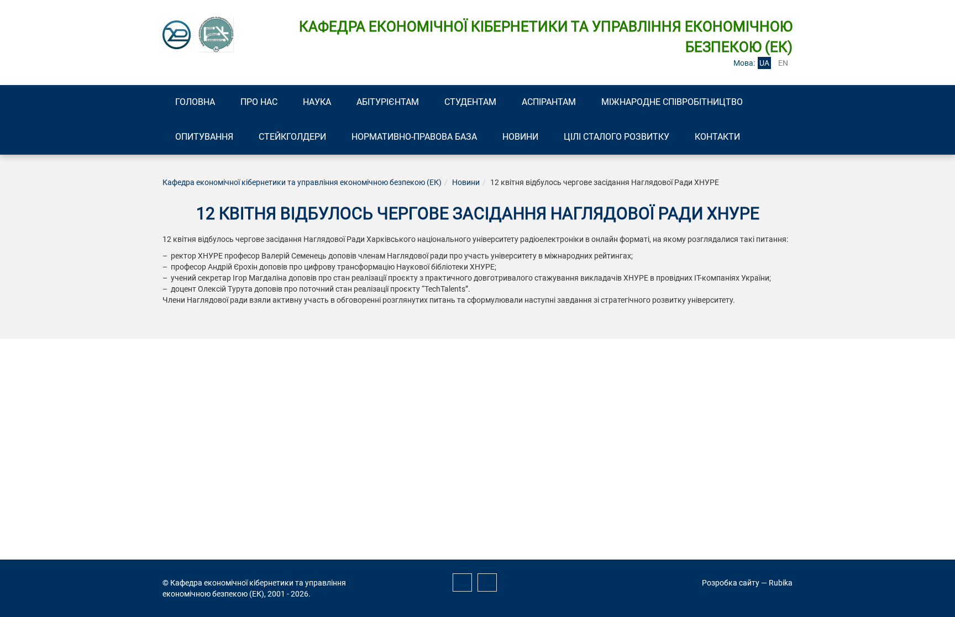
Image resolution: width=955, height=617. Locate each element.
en (783, 63)
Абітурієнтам (387, 102)
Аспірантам (549, 102)
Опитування (204, 136)
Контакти (717, 136)
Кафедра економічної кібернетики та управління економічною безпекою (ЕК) (302, 182)
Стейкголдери (292, 136)
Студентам (470, 102)
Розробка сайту (730, 582)
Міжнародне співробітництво (672, 102)
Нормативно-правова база (414, 136)
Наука (317, 102)
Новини (520, 136)
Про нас (258, 102)
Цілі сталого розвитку (616, 136)
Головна (195, 102)
